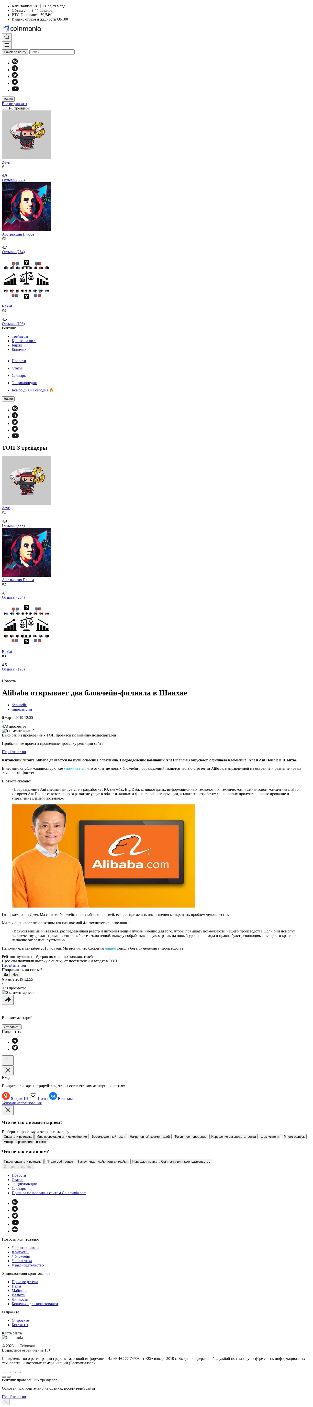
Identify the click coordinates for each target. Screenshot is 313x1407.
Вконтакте (66, 1098)
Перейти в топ (14, 752)
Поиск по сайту (15, 52)
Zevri (6, 162)
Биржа (17, 345)
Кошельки (20, 349)
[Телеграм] (15, 70)
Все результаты (14, 104)
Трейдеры (20, 336)
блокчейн (19, 705)
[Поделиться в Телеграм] (15, 1042)
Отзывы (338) (13, 180)
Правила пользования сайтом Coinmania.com (49, 1193)
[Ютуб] (15, 90)
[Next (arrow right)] (9, 1377)
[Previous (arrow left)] (4, 1377)
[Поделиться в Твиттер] (15, 1049)
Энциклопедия (24, 383)
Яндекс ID (20, 1098)
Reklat (7, 306)
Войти (8, 99)
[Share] (9, 1372)
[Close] (8, 1070)
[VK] (15, 63)
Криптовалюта (24, 341)
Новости (19, 361)
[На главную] (22, 31)
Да (6, 974)
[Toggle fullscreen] (14, 1372)
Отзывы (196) (13, 324)
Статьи (17, 368)
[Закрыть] (6, 1402)
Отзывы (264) (13, 252)
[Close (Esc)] (4, 1372)
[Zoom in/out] (19, 1372)
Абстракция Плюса (18, 234)
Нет (15, 974)
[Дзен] (15, 83)
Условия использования (22, 1103)
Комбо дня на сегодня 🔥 (33, 390)
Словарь (19, 375)
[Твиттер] (15, 77)
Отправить (12, 1027)
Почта (43, 1098)
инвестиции (22, 709)
